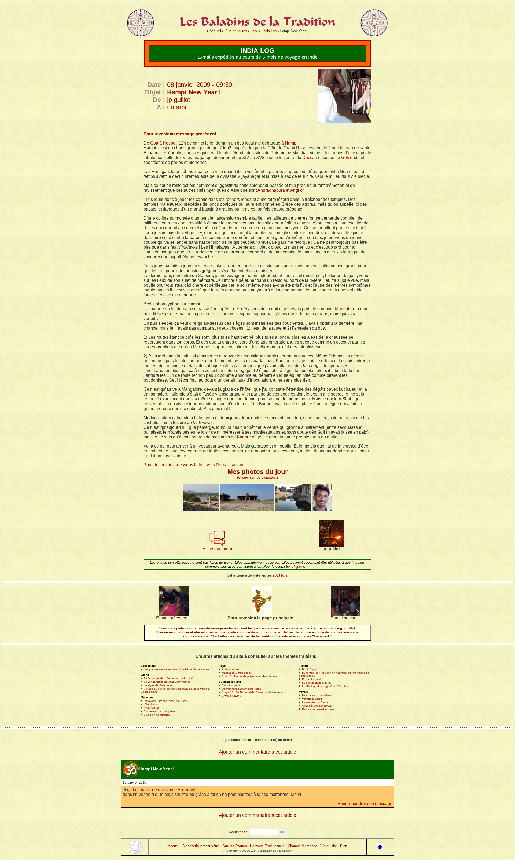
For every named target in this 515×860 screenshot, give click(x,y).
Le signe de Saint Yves (158, 685)
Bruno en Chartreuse (157, 714)
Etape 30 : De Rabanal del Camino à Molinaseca (252, 692)
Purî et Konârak (312, 679)
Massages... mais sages (237, 672)
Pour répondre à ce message (364, 803)
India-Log (269, 31)
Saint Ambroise (231, 685)
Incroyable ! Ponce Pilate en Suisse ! (167, 700)
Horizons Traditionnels (267, 846)
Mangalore (345, 309)
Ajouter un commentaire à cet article (257, 752)
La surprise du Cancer (315, 702)
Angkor (297, 190)
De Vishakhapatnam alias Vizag (241, 688)
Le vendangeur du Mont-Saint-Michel (167, 681)
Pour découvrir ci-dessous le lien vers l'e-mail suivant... (196, 465)
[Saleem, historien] (322, 509)
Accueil (215, 31)
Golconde (350, 157)
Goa (154, 143)
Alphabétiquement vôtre (200, 846)
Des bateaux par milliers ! (317, 695)
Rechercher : (239, 832)
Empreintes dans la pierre (159, 711)
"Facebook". (322, 636)
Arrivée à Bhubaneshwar (317, 705)
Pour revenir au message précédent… (182, 134)
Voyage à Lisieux (312, 698)
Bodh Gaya (309, 669)
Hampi (291, 143)
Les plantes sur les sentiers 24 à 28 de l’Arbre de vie (176, 669)
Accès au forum (217, 549)
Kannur (244, 437)
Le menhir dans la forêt (316, 682)
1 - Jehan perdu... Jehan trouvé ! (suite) (168, 678)
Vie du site (328, 846)
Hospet (169, 143)
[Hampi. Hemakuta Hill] (293, 509)
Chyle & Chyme (231, 695)
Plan (343, 846)
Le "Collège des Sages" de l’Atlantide (325, 686)
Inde (254, 31)
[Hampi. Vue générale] (201, 509)
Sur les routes (236, 31)
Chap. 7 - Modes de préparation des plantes (249, 676)
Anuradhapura (271, 190)
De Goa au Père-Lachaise (318, 709)
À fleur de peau (231, 669)
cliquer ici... (301, 566)
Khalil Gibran (152, 707)
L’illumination (151, 704)
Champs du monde (302, 846)
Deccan (309, 157)
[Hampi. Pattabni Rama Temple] (247, 509)
